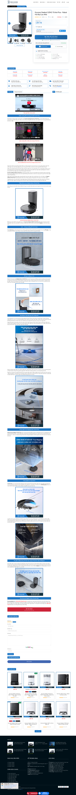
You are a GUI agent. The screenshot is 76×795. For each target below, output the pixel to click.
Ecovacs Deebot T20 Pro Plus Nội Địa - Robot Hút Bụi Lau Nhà (31, 724)
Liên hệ (63, 2)
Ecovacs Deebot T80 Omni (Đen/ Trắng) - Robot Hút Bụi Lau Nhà (14, 695)
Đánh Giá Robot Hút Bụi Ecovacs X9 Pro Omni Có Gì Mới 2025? (41, 750)
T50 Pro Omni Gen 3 (45, 71)
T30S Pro (45, 74)
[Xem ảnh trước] (9, 23)
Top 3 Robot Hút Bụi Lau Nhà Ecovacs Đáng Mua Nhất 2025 (61, 743)
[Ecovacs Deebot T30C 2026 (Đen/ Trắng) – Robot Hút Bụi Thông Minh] (31, 680)
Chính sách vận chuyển (12, 776)
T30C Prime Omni (30, 74)
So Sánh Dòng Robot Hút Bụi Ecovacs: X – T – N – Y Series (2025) (41, 743)
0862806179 (37, 771)
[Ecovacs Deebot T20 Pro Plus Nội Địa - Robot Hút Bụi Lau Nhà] (31, 709)
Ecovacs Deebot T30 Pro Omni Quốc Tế (47, 724)
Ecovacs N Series (11, 765)
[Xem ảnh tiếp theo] (30, 23)
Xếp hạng (9, 620)
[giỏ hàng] (68, 2)
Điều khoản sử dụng (12, 778)
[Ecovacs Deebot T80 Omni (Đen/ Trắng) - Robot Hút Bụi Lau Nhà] (14, 680)
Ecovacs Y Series (11, 766)
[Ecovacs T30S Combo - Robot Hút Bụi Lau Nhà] (63, 680)
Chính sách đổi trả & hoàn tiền (13, 774)
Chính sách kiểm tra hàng (13, 781)
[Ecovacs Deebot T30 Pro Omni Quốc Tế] (47, 709)
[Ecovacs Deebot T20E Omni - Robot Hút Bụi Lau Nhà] (63, 709)
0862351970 (37, 770)
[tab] (10, 40)
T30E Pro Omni (60, 74)
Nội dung (9, 633)
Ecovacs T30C (15, 74)
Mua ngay (29, 609)
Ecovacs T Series (11, 763)
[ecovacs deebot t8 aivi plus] (19, 23)
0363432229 (59, 86)
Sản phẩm (35, 2)
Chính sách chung (51, 2)
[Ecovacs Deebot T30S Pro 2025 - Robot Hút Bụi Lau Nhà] (14, 709)
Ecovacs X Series (11, 762)
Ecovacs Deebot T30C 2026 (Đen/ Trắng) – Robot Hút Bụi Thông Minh (31, 695)
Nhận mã (62, 30)
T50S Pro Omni (30, 71)
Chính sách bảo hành (12, 780)
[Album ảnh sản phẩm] (19, 23)
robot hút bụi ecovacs (34, 774)
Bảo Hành (42, 2)
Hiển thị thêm (29, 661)
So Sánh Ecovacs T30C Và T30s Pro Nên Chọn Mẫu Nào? (62, 750)
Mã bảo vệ (9, 648)
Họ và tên (9, 624)
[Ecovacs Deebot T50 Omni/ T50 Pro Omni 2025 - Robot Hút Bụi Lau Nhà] (47, 680)
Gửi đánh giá (11, 654)
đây (21, 789)
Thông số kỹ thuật (19, 45)
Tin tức (58, 2)
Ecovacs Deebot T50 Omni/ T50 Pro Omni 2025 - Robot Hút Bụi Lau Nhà (47, 695)
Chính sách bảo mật (12, 773)
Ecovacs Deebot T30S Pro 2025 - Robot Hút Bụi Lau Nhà (14, 724)
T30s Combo (60, 71)
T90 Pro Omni (15, 71)
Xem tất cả (38, 731)
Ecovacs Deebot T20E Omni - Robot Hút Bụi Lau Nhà (63, 724)
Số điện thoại (9, 628)
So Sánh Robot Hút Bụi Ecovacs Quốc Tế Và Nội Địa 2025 (19, 743)
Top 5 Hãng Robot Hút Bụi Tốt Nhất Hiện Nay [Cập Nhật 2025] (20, 750)
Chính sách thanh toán (12, 777)
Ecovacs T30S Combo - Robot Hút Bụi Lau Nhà (63, 694)
